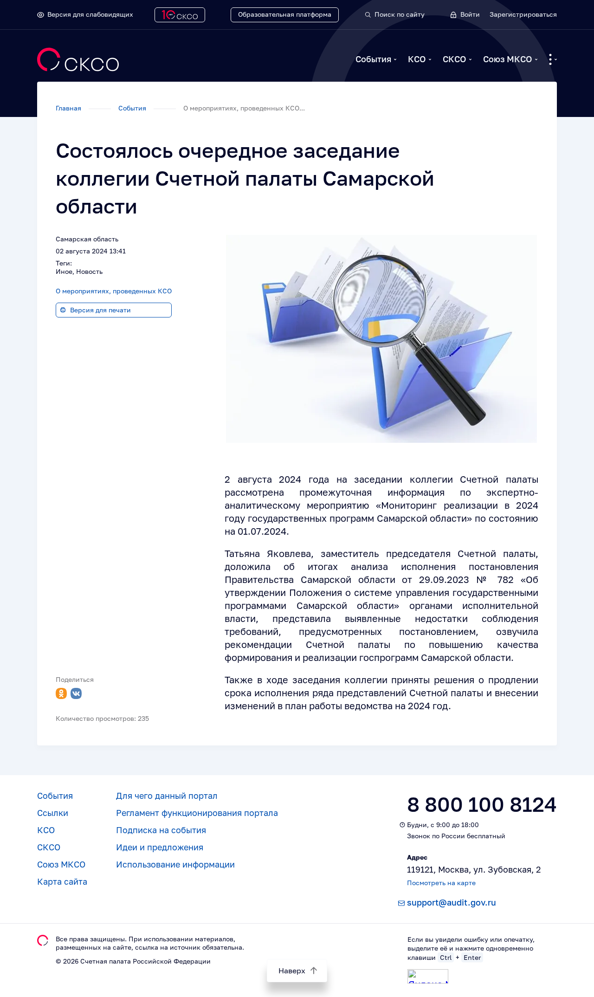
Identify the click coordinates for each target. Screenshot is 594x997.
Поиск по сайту (399, 14)
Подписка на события (161, 830)
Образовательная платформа (284, 14)
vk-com (76, 693)
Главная (69, 108)
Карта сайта (62, 881)
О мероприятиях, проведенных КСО (114, 291)
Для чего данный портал (167, 795)
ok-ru (61, 693)
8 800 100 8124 (482, 804)
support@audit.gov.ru (451, 902)
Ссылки (52, 813)
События (373, 59)
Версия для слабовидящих (90, 14)
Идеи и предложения (159, 847)
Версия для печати (100, 310)
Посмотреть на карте (441, 883)
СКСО (454, 59)
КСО (417, 59)
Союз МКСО (507, 59)
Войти (470, 14)
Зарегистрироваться (523, 14)
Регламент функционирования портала (197, 813)
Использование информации (175, 864)
